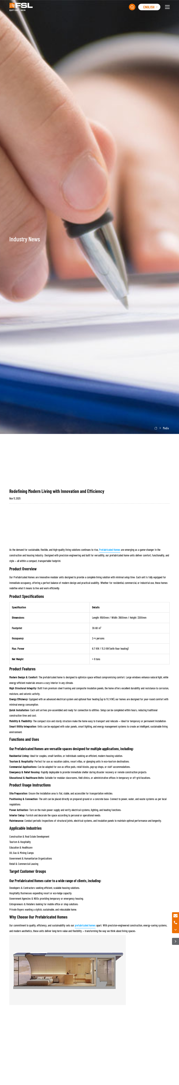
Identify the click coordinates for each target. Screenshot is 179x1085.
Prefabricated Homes (109, 549)
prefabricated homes (85, 925)
